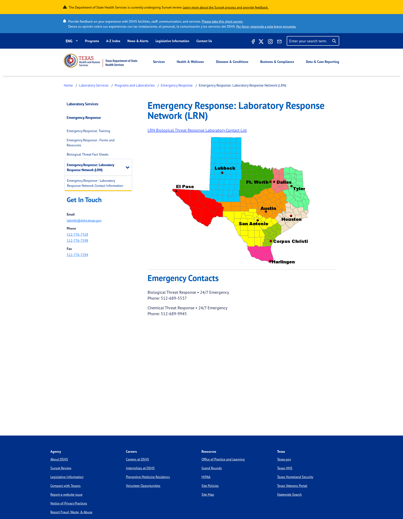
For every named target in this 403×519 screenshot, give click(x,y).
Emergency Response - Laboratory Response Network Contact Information (95, 183)
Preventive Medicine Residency (148, 477)
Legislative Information (172, 41)
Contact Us (204, 41)
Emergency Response (177, 85)
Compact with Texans (65, 486)
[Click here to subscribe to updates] (279, 42)
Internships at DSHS (140, 468)
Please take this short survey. (222, 21)
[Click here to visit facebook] (252, 42)
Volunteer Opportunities (143, 486)
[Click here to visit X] (261, 42)
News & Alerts (137, 41)
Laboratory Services (94, 85)
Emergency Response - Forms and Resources (91, 142)
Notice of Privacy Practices (68, 503)
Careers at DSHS (137, 459)
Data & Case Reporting (322, 62)
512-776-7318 (77, 234)
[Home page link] (100, 61)
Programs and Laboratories (135, 85)
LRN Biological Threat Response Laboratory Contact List (197, 130)
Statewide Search (289, 494)
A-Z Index (113, 41)
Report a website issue (66, 494)
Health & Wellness (190, 62)
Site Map (208, 494)
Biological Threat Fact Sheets (88, 154)
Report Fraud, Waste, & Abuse (71, 512)
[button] (129, 167)
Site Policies (210, 486)
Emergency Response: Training (88, 131)
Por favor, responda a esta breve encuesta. (266, 26)
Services (159, 62)
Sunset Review (60, 468)
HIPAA (206, 477)
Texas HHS (284, 468)
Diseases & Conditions (232, 62)
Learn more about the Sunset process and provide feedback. (225, 7)
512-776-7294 (77, 255)
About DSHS (59, 459)
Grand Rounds (212, 468)
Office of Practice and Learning (223, 459)
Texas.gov (284, 459)
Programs (92, 41)
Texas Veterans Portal (292, 486)
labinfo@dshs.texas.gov (84, 220)
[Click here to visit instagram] (270, 42)
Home (68, 85)
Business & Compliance (277, 62)
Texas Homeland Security (295, 477)
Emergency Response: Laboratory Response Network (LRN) (90, 167)
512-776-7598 (77, 240)
